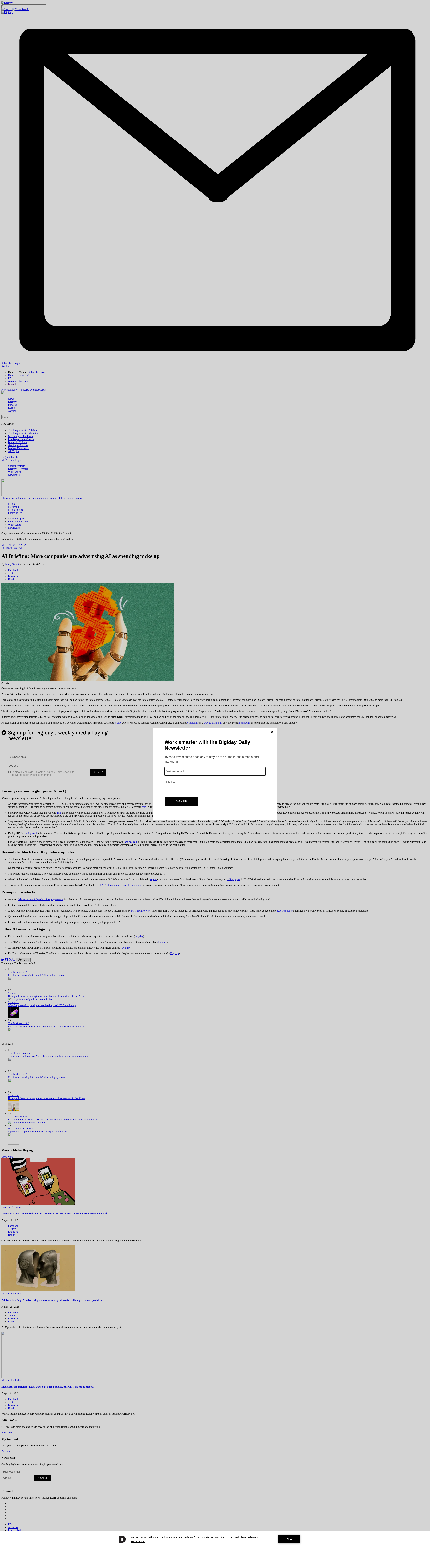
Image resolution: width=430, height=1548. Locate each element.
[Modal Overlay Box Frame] (215, 774)
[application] (215, 1539)
